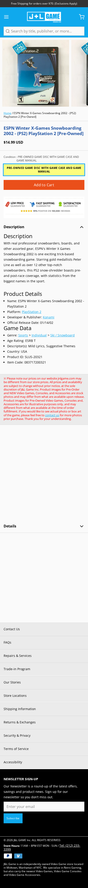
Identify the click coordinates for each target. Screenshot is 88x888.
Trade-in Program (17, 669)
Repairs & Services (18, 655)
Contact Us (12, 629)
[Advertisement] (44, 474)
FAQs (7, 642)
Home (7, 113)
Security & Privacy (17, 735)
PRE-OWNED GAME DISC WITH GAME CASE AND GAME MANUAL (44, 169)
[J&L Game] (44, 17)
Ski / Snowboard (62, 335)
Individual (39, 335)
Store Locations (15, 695)
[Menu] (8, 16)
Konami (48, 317)
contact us (52, 415)
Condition (41, 158)
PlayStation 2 (31, 312)
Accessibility (13, 762)
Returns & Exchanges (20, 722)
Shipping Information (20, 709)
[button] (44, 185)
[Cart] (79, 16)
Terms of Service (16, 749)
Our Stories (12, 682)
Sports (23, 335)
